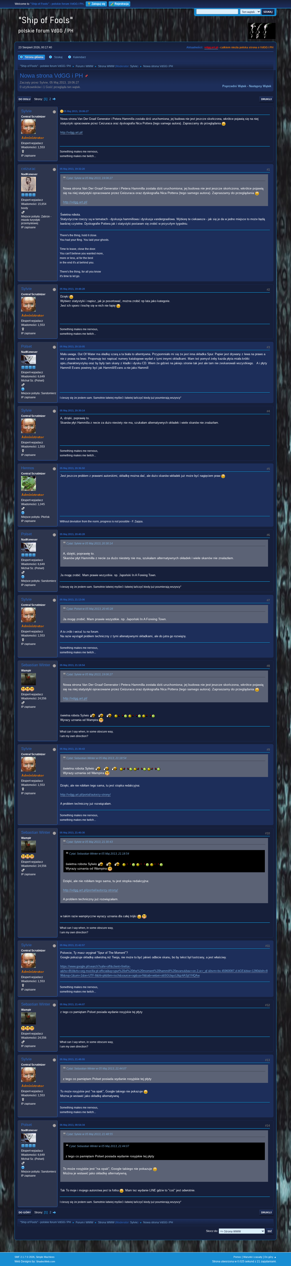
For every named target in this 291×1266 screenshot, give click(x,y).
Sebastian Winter (35, 665)
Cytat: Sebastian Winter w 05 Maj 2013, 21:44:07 (96, 1068)
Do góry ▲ (270, 1257)
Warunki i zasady (252, 1257)
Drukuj (266, 99)
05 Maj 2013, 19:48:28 (72, 289)
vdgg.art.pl (211, 47)
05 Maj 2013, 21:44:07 (72, 1004)
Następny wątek (260, 86)
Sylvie (134, 66)
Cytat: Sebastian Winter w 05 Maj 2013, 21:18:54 (96, 758)
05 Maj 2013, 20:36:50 (72, 468)
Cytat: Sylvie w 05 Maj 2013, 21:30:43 (89, 841)
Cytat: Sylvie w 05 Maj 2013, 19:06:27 (89, 178)
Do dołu (24, 99)
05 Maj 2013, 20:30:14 (72, 410)
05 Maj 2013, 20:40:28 (72, 534)
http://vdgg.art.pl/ (71, 132)
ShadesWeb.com (45, 1261)
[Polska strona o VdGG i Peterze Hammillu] (23, 512)
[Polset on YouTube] (23, 389)
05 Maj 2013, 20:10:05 (72, 346)
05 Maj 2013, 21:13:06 (72, 599)
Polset (26, 346)
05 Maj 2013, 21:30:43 (72, 748)
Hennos (27, 468)
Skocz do (211, 1231)
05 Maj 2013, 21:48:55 (72, 1059)
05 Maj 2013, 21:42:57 (72, 945)
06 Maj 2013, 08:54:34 (72, 1124)
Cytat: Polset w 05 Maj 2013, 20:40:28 (89, 608)
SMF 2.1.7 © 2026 (25, 1257)
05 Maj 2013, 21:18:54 (72, 665)
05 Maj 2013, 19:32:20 (72, 168)
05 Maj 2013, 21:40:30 (72, 832)
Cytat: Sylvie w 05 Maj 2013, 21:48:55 (89, 1134)
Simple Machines (45, 1257)
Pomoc (237, 1257)
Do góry (25, 1212)
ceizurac (28, 169)
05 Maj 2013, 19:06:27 (76, 111)
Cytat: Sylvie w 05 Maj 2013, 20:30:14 (89, 543)
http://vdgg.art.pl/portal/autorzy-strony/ (85, 794)
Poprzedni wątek (234, 86)
